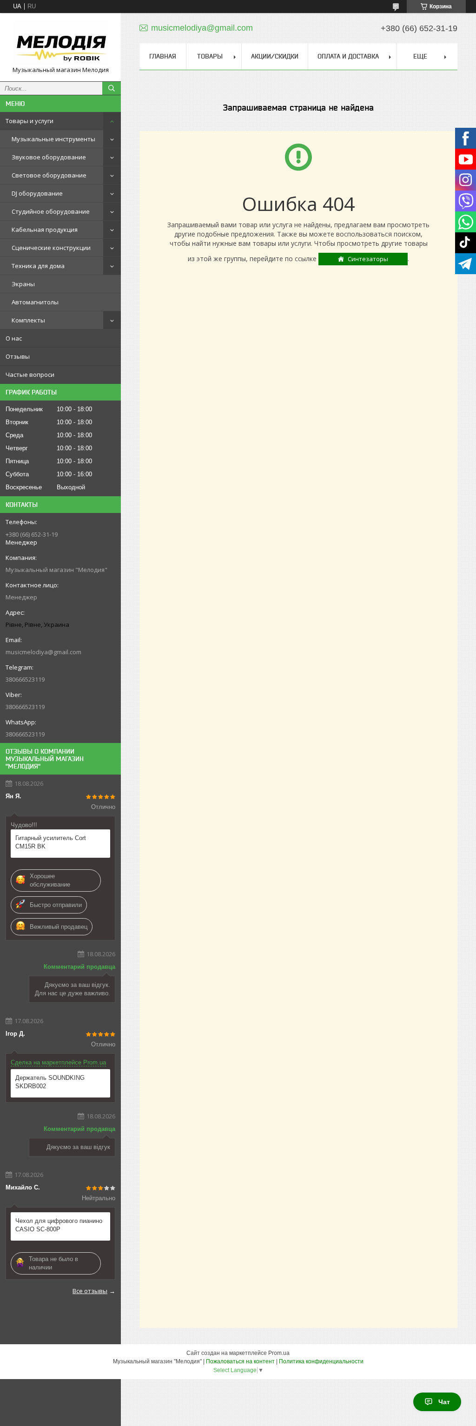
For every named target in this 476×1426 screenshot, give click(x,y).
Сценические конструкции (51, 247)
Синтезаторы (368, 259)
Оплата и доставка (348, 56)
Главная (162, 56)
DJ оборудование (37, 193)
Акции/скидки (274, 56)
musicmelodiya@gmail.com (43, 652)
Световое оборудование (49, 175)
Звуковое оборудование (49, 157)
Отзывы (18, 356)
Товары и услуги (29, 121)
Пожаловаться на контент (240, 1361)
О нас (14, 338)
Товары (210, 56)
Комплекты (28, 320)
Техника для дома (38, 266)
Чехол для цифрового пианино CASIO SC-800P (58, 1225)
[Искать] (111, 88)
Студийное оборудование (51, 211)
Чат (444, 1402)
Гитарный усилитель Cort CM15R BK (50, 842)
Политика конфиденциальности (321, 1361)
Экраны (23, 284)
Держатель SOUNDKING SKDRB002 (50, 1082)
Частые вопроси (30, 374)
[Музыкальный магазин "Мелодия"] (60, 43)
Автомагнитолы (35, 302)
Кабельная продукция (45, 229)
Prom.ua (279, 1353)
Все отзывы (90, 1291)
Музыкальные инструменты (53, 139)
